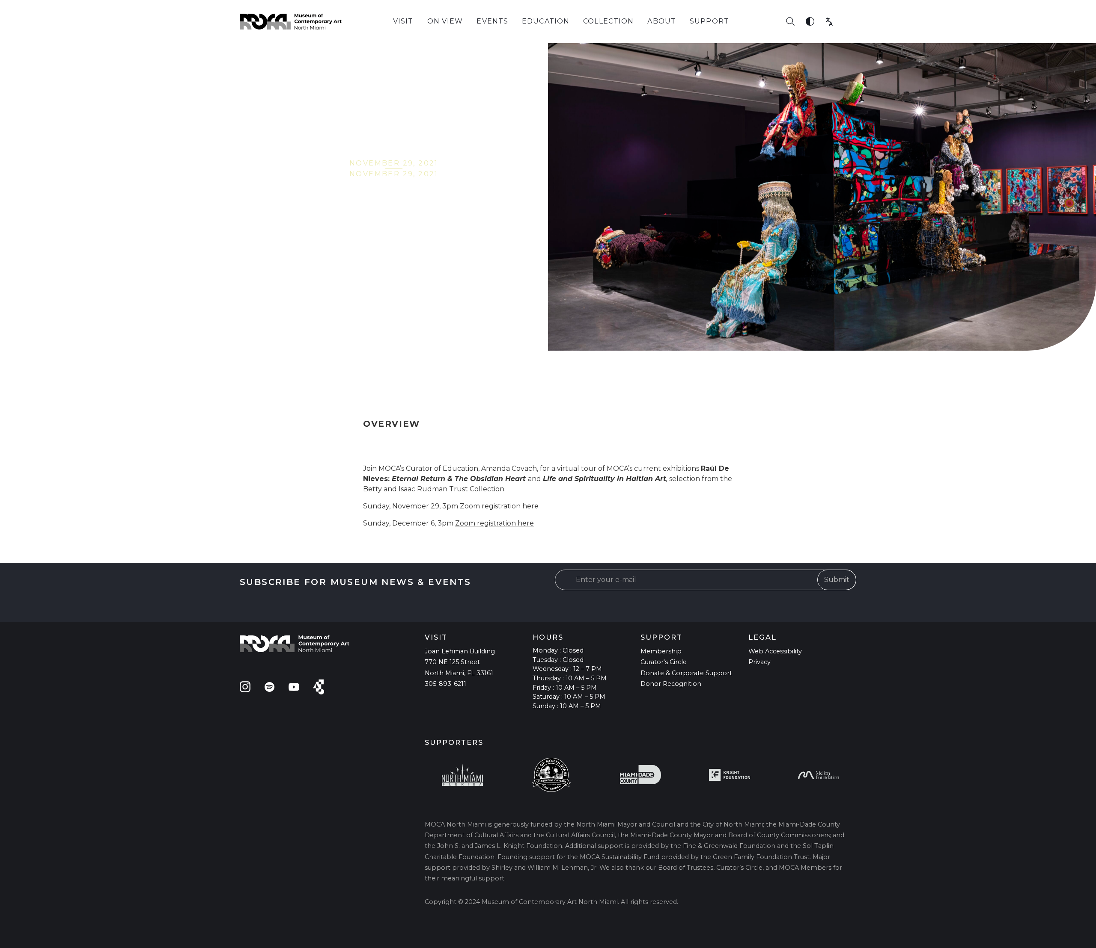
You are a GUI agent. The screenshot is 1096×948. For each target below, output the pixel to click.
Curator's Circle (663, 662)
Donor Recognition (670, 684)
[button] (403, 21)
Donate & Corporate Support (686, 673)
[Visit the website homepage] (291, 22)
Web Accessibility (775, 651)
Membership (661, 651)
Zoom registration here (499, 506)
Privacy (759, 662)
